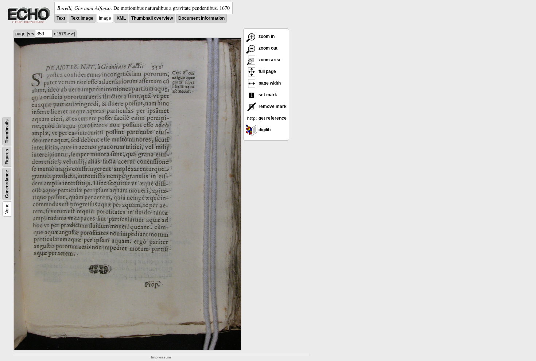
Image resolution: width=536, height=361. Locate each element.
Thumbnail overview (152, 18)
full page (266, 71)
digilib (264, 129)
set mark (267, 94)
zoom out (267, 48)
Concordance (6, 184)
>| (73, 33)
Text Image (82, 18)
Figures (6, 156)
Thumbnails (6, 131)
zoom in (266, 36)
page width (269, 83)
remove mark (272, 106)
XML (121, 18)
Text (61, 18)
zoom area (268, 59)
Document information (201, 18)
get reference (272, 118)
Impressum (161, 357)
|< (28, 33)
